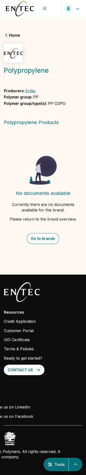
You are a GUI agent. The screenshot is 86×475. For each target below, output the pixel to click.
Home (14, 35)
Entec (31, 90)
